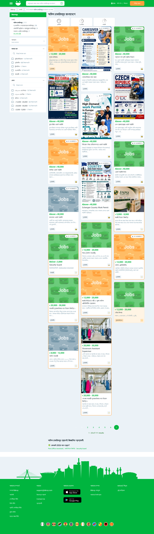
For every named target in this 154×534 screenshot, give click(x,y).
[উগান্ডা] (54, 524)
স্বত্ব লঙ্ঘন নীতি (14, 516)
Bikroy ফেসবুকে (95, 490)
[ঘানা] (65, 524)
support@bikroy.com (44, 490)
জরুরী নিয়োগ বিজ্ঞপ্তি (70, 448)
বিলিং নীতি (12, 503)
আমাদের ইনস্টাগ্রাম (95, 495)
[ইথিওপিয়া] (71, 524)
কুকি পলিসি (13, 512)
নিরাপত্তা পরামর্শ (41, 495)
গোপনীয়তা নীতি (14, 499)
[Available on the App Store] (72, 492)
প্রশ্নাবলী (39, 503)
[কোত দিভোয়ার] (83, 524)
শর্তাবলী (12, 495)
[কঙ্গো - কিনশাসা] (94, 524)
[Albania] (106, 524)
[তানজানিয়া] (60, 524)
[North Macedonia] (112, 524)
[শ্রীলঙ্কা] (88, 524)
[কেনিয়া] (48, 524)
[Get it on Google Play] (72, 500)
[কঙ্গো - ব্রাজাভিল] (100, 524)
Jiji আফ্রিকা (121, 490)
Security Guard (81, 448)
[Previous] (76, 427)
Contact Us (41, 499)
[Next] (116, 427)
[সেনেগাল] (77, 524)
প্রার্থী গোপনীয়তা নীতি (16, 508)
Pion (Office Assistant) (56, 448)
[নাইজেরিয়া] (42, 524)
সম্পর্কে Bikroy (14, 490)
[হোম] (18, 3)
